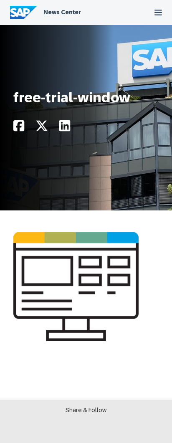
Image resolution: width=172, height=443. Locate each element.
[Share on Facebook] (18, 128)
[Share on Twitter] (41, 128)
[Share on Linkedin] (64, 128)
